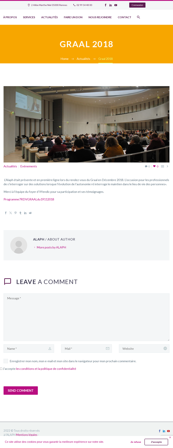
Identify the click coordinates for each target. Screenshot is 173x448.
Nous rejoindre (100, 17)
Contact (124, 17)
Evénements (28, 166)
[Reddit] (30, 213)
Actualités (49, 17)
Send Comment (21, 390)
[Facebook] (105, 5)
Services (29, 17)
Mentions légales (26, 435)
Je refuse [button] (135, 442)
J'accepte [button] (156, 442)
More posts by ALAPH (51, 247)
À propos (10, 17)
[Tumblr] (20, 213)
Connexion (137, 5)
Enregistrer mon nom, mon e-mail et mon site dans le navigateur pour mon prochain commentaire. (73, 361)
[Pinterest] (15, 213)
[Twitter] (10, 213)
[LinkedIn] (110, 5)
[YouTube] (115, 5)
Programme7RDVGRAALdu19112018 (29, 199)
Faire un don (73, 17)
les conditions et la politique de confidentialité (46, 368)
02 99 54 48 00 (84, 5)
